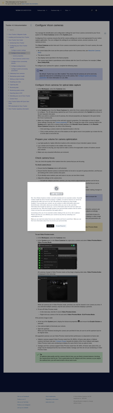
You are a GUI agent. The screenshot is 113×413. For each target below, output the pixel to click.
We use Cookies (56, 194)
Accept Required (60, 226)
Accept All (50, 226)
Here (32, 219)
